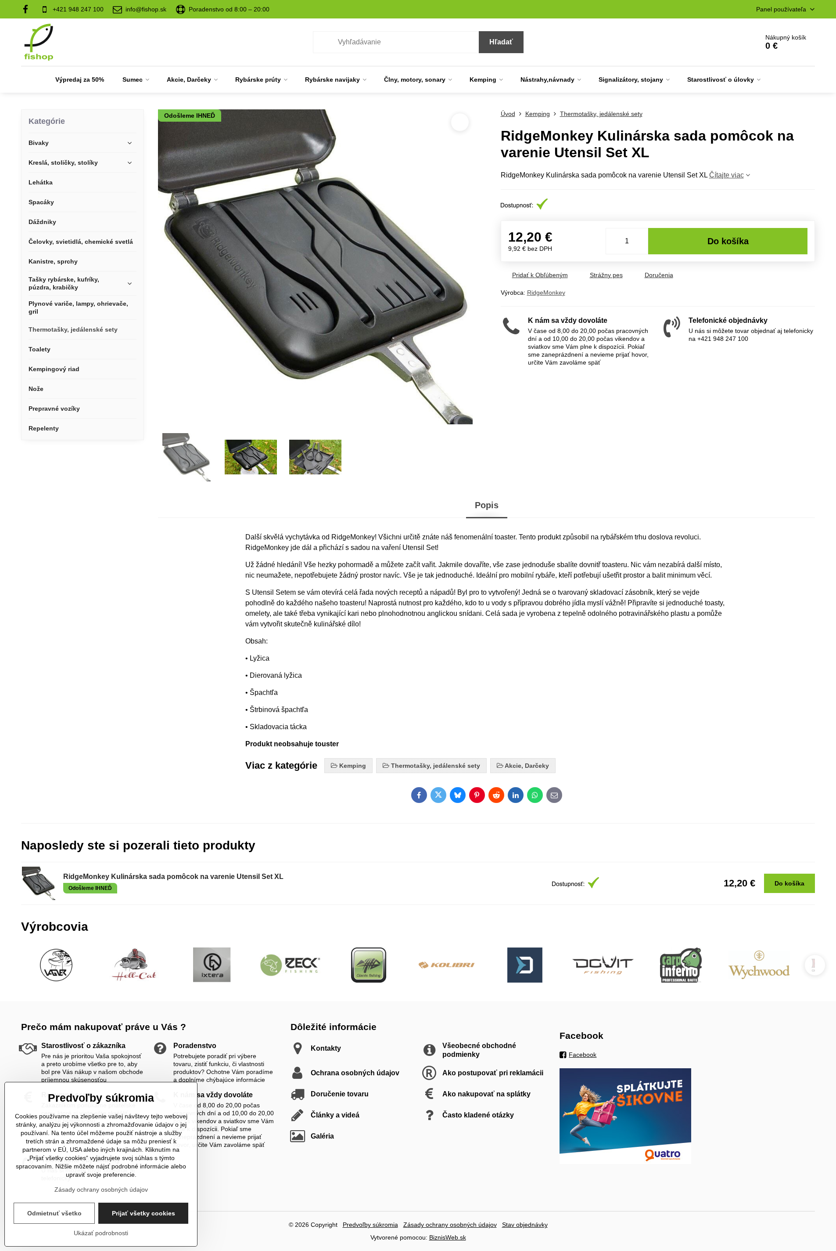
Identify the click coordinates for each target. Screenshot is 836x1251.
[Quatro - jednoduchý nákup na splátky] (625, 1161)
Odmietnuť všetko (54, 1213)
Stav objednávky (525, 1224)
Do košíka (728, 241)
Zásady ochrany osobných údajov (450, 1224)
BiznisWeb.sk (447, 1237)
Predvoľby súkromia (370, 1224)
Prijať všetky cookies (143, 1213)
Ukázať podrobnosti (101, 1233)
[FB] (28, 9)
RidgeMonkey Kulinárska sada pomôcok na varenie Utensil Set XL (173, 876)
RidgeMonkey (546, 292)
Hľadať (501, 42)
